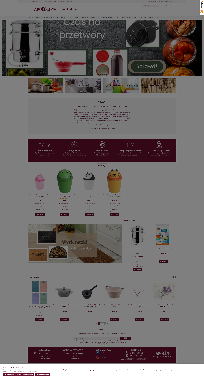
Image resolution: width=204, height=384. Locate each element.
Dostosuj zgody (28, 374)
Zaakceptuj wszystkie (42, 374)
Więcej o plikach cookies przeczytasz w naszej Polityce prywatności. (21, 371)
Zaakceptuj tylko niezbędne (12, 374)
